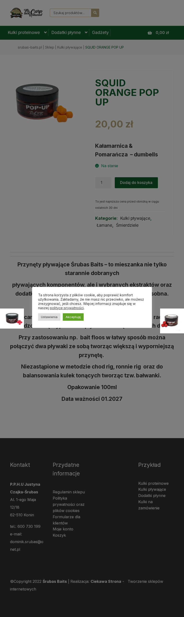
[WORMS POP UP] (12, 318)
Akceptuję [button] (73, 317)
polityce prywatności (67, 308)
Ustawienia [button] (49, 317)
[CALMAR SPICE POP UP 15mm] (172, 320)
